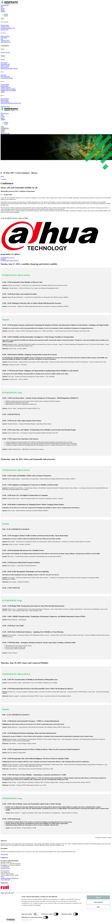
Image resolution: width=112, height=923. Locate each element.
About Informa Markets (7, 78)
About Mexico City (6, 42)
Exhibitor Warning (5, 87)
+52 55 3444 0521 (5, 879)
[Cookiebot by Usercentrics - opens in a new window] (10, 920)
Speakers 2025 (4, 29)
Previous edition (5, 101)
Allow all (98, 897)
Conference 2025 (5, 26)
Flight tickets (4, 37)
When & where (5, 25)
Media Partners (4, 86)
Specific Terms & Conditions (8, 89)
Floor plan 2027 (5, 67)
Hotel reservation (5, 36)
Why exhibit (4, 62)
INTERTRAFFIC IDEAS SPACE (10, 260)
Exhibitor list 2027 (5, 52)
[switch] (56, 914)
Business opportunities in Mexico (9, 68)
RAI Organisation (5, 76)
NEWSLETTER (5, 106)
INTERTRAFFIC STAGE (8, 257)
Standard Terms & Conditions (8, 90)
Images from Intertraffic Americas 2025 (11, 103)
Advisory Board (5, 84)
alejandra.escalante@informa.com (9, 878)
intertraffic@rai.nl (5, 868)
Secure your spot (5, 65)
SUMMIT (3, 259)
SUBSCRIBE (4, 854)
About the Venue (5, 40)
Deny (98, 907)
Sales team (3, 75)
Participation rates (5, 64)
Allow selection (98, 902)
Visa (2, 39)
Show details (25, 919)
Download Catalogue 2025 (8, 28)
